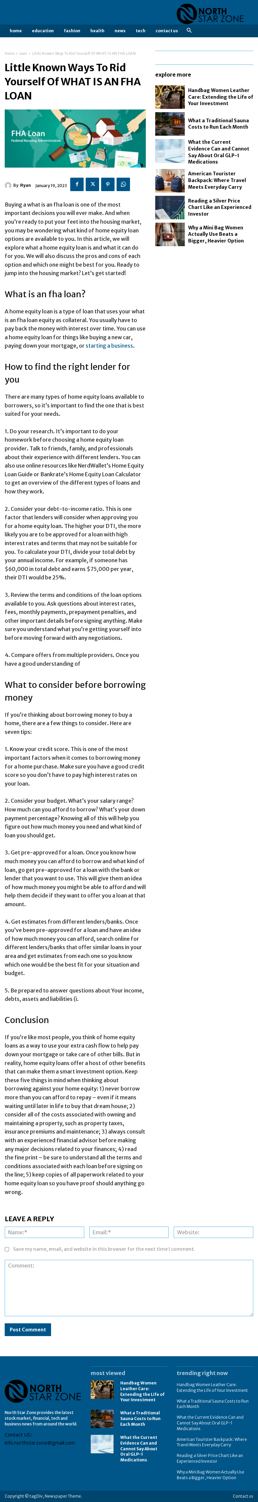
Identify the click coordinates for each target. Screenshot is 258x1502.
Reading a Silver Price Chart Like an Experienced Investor (219, 207)
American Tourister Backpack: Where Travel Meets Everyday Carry (217, 180)
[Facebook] (77, 184)
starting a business (109, 345)
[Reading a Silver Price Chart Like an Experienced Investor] (170, 207)
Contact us (243, 1496)
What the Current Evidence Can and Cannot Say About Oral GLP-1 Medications (138, 1448)
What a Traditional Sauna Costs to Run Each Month (218, 124)
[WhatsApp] (123, 184)
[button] (189, 31)
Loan (23, 53)
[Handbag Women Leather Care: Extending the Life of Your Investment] (170, 97)
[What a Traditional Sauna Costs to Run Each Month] (170, 124)
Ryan (25, 185)
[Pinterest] (108, 184)
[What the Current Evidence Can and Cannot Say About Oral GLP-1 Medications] (170, 151)
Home (10, 53)
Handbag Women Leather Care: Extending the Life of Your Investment (220, 96)
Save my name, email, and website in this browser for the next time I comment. (104, 1249)
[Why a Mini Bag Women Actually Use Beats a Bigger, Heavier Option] (170, 234)
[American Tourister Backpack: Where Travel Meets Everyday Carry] (170, 180)
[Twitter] (92, 184)
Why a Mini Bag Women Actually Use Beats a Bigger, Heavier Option (216, 234)
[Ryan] (9, 185)
